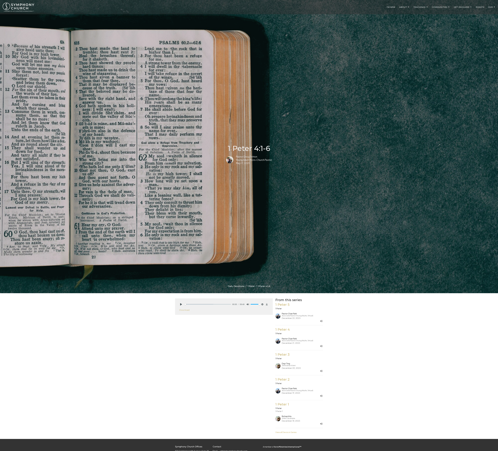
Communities (439, 7)
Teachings (419, 7)
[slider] (207, 304)
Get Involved (461, 7)
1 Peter (251, 286)
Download (184, 310)
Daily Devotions (236, 286)
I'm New (391, 7)
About (403, 7)
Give (490, 7)
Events (480, 7)
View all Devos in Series (286, 432)
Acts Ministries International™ (287, 447)
